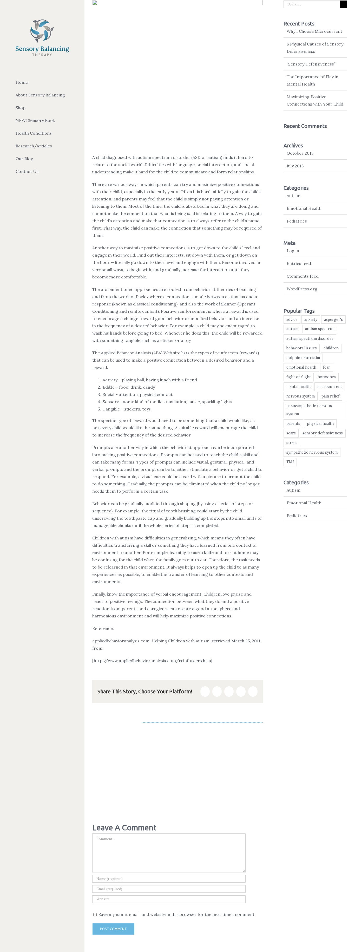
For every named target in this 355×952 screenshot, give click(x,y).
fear (326, 367)
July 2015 (295, 165)
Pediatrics (297, 221)
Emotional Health (304, 208)
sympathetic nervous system (312, 452)
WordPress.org (302, 288)
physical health (320, 423)
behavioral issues (301, 348)
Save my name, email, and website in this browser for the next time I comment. (176, 914)
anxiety (310, 319)
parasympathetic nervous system (309, 409)
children (331, 348)
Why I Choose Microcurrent (314, 31)
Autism (293, 195)
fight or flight (298, 377)
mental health (298, 386)
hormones (327, 377)
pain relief (330, 396)
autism (292, 329)
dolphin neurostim (303, 357)
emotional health (301, 367)
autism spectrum (320, 329)
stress (291, 442)
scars (291, 433)
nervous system (300, 396)
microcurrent (329, 386)
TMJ (290, 462)
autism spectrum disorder (309, 338)
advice (292, 319)
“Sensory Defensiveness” (311, 64)
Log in (293, 250)
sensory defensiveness (323, 433)
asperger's (333, 319)
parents (293, 423)
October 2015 (300, 153)
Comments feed (303, 276)
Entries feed (299, 263)
